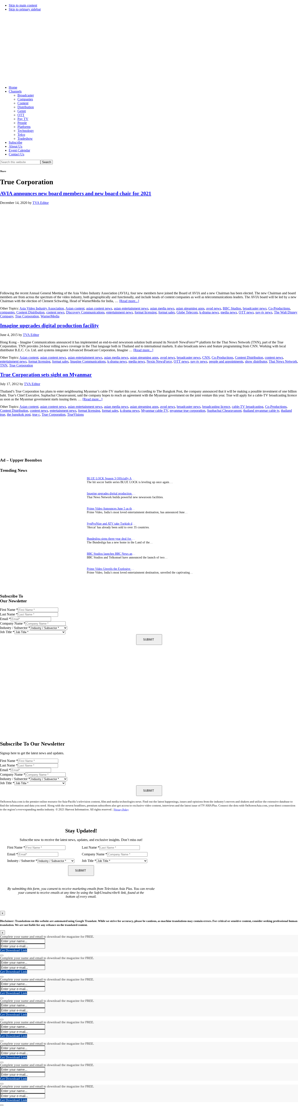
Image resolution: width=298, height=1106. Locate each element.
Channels (15, 91)
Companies (25, 99)
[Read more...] (129, 301)
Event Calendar (19, 150)
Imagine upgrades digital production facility (49, 325)
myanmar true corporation (187, 410)
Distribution (25, 107)
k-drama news (209, 312)
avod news (213, 308)
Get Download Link (13, 950)
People (22, 123)
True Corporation (27, 316)
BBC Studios (232, 308)
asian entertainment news (131, 308)
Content (22, 103)
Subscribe (15, 142)
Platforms (24, 127)
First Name (9, 610)
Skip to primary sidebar (25, 9)
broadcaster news (255, 308)
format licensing (146, 312)
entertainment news (119, 312)
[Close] (1, 955)
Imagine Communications (88, 361)
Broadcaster (25, 95)
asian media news (162, 308)
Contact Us (16, 154)
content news (55, 312)
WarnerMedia (50, 316)
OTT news (246, 312)
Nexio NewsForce (159, 361)
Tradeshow (25, 138)
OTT (20, 115)
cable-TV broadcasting (247, 406)
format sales (166, 312)
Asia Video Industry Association (41, 308)
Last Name (9, 614)
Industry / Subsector (15, 628)
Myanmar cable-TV (154, 410)
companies (7, 312)
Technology (25, 131)
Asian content (74, 308)
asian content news (99, 308)
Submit (148, 639)
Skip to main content (23, 5)
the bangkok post (19, 414)
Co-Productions (279, 308)
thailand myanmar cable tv (261, 410)
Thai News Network (283, 361)
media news (229, 312)
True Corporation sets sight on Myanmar (46, 374)
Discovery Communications (85, 312)
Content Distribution (30, 312)
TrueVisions (75, 414)
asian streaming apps (190, 308)
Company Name (12, 623)
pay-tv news (263, 312)
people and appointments (226, 361)
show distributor (256, 361)
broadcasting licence (216, 406)
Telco (21, 134)
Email (5, 619)
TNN (3, 365)
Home (13, 87)
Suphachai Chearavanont (224, 410)
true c (36, 414)
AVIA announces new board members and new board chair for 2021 (75, 193)
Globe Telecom (187, 312)
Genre (21, 111)
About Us (15, 146)
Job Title (7, 632)
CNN (206, 357)
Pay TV (22, 119)
